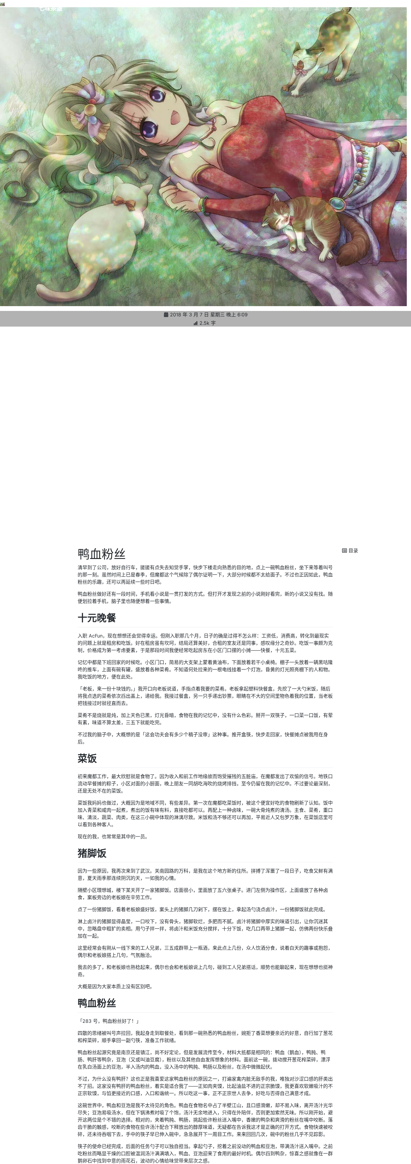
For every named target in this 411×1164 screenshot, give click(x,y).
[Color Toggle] (367, 8)
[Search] (358, 8)
